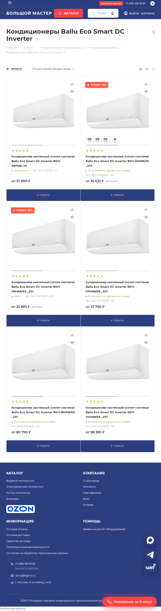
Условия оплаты (17, 529)
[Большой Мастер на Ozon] (20, 509)
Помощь (91, 521)
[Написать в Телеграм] (150, 555)
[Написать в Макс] (150, 540)
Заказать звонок (111, 4)
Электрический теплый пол (24, 486)
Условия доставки (18, 535)
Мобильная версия (12, 608)
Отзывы (88, 504)
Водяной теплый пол (20, 480)
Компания (94, 473)
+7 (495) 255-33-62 (135, 3)
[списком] (147, 69)
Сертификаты (92, 492)
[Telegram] (152, 3)
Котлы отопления (18, 492)
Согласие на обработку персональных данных (37, 553)
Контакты (89, 486)
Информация (20, 521)
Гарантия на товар (18, 541)
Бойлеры (12, 498)
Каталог (14, 473)
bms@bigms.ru (25, 575)
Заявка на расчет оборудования (104, 529)
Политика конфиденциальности (27, 547)
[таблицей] (153, 69)
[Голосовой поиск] (112, 13)
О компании (91, 480)
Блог (86, 498)
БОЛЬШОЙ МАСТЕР (29, 13)
